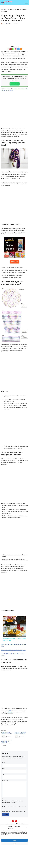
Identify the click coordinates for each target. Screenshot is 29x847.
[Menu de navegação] (26, 2)
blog (10, 710)
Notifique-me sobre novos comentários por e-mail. (14, 806)
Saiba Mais (14, 261)
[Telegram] (18, 49)
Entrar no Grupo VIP (14, 83)
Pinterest (9, 712)
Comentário (5, 780)
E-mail (4, 768)
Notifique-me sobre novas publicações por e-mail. (14, 811)
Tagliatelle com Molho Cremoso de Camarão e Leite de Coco (14, 626)
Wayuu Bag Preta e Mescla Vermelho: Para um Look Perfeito (20, 734)
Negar (14, 843)
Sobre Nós (12, 823)
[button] (27, 827)
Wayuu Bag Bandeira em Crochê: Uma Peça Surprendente (6, 741)
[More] (21, 49)
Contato (6, 823)
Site (3, 774)
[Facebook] (8, 49)
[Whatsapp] (13, 49)
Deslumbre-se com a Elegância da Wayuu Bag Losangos (6, 734)
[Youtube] (13, 821)
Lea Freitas (5, 23)
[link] (5, 626)
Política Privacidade (20, 823)
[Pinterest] (10, 49)
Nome (4, 762)
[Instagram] (16, 49)
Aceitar (14, 840)
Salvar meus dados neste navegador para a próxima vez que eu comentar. (12, 801)
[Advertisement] (14, 34)
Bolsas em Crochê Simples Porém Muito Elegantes (13, 650)
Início (2, 9)
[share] (23, 626)
